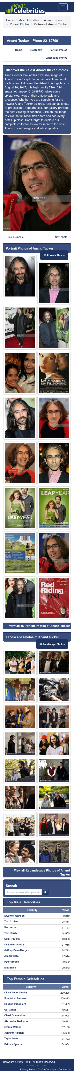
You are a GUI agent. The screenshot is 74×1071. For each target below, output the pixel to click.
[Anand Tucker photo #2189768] (20, 418)
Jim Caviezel (11, 956)
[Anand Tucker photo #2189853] (54, 598)
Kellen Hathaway (14, 944)
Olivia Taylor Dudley (16, 992)
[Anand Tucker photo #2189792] (54, 463)
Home (18, 50)
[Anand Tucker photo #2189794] (54, 851)
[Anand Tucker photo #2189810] (54, 689)
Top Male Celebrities (23, 901)
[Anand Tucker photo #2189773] (54, 743)
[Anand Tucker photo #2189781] (54, 283)
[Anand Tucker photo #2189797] (20, 276)
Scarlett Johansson (15, 998)
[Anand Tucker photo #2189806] (20, 662)
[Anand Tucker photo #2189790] (54, 553)
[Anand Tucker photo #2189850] (54, 508)
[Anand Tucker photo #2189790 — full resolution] (37, 183)
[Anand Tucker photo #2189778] (54, 662)
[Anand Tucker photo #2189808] (54, 716)
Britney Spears (13, 1044)
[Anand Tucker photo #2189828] (20, 743)
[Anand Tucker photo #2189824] (20, 508)
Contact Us (65, 1069)
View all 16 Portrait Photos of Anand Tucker (39, 626)
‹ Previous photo (14, 236)
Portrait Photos (58, 50)
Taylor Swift (11, 1038)
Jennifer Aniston (14, 1032)
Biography (36, 50)
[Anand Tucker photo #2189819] (54, 770)
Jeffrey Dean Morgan (16, 950)
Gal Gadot (10, 1009)
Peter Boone (11, 961)
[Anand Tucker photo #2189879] (54, 373)
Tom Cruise (11, 921)
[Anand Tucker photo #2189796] (20, 463)
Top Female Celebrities (25, 978)
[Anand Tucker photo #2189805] (54, 797)
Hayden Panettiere (15, 1004)
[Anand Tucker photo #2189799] (20, 598)
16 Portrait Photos (54, 255)
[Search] (45, 892)
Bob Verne (10, 927)
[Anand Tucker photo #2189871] (20, 373)
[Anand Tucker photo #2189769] (54, 418)
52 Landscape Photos (52, 644)
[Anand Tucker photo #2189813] (20, 716)
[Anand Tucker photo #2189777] (54, 824)
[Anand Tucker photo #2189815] (54, 328)
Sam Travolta (12, 939)
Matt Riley (10, 967)
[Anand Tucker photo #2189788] (20, 770)
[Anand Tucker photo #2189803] (20, 797)
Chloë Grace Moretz (16, 1015)
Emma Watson (12, 1027)
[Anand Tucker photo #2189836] (20, 328)
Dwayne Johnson (14, 915)
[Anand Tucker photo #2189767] (20, 824)
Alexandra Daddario (16, 1021)
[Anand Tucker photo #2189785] (20, 689)
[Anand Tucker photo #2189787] (20, 851)
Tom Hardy (10, 933)
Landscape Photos (56, 57)
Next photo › (62, 236)
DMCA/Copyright (47, 1069)
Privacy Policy (28, 1069)
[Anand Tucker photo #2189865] (20, 553)
